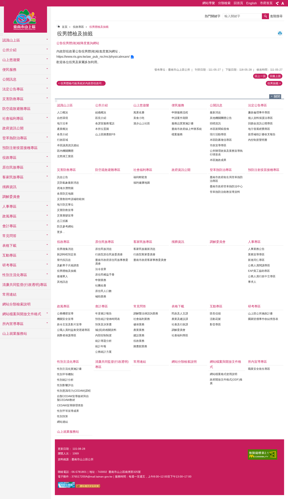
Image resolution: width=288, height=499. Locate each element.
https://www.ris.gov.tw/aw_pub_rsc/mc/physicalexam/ (93, 56)
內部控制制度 (103, 335)
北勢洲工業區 (65, 156)
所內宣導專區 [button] (13, 324)
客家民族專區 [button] (13, 177)
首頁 (64, 26)
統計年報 (100, 346)
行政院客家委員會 (144, 254)
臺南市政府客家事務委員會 (149, 259)
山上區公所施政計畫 (260, 313)
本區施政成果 (218, 160)
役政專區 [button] (9, 158)
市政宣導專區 (218, 145)
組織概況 (100, 112)
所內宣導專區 (257, 361)
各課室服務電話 (104, 123)
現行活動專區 (218, 134)
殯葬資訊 (9, 187)
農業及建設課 (180, 318)
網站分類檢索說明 (16, 304)
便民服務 (178, 105)
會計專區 (101, 306)
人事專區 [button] (9, 206)
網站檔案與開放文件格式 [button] (21, 314)
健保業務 (138, 324)
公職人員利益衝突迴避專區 (73, 329)
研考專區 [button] (9, 265)
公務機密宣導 (65, 313)
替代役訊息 (64, 259)
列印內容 (280, 33)
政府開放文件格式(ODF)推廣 (226, 381)
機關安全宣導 (65, 318)
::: (4, 2)
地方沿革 (62, 123)
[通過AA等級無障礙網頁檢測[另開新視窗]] (262, 454)
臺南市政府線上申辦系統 (187, 128)
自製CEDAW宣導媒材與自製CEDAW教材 (73, 398)
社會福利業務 (141, 318)
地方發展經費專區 (259, 128)
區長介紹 (100, 117)
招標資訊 (215, 123)
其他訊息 (62, 281)
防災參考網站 (65, 226)
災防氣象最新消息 (68, 182)
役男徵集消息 (65, 248)
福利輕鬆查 (140, 177)
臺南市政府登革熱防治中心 (226, 186)
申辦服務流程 (180, 112)
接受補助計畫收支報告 (261, 134)
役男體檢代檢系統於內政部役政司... (82, 83)
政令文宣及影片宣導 (69, 324)
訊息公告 (62, 177)
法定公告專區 (257, 105)
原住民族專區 (104, 241)
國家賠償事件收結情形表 (263, 318)
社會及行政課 (180, 324)
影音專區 (215, 324)
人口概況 (62, 112)
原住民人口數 (103, 291)
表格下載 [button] (9, 246)
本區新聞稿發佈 (219, 128)
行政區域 (62, 139)
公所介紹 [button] (9, 50)
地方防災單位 (65, 204)
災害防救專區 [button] (13, 99)
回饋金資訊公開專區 (260, 123)
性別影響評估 (65, 385)
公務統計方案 (103, 351)
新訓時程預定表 (66, 254)
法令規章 (100, 269)
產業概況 (62, 128)
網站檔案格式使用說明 (223, 374)
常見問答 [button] (9, 236)
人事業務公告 (256, 248)
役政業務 (138, 340)
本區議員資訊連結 (68, 145)
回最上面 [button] (275, 76)
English (251, 3)
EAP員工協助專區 (259, 270)
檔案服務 (177, 134)
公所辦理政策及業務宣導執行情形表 (226, 152)
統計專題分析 (103, 340)
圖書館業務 (140, 346)
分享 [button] (277, 3)
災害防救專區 (66, 169)
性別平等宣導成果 (68, 410)
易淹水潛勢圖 (65, 188)
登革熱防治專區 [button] (14, 138)
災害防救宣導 (65, 210)
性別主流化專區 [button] (14, 275)
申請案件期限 (180, 117)
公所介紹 (101, 105)
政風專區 (63, 306)
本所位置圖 (102, 128)
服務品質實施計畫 (183, 123)
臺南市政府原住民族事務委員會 (111, 261)
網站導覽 (208, 3)
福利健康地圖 (141, 182)
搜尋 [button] (265, 16)
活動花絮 (215, 318)
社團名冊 (100, 285)
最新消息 (215, 112)
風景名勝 (138, 112)
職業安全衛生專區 (259, 368)
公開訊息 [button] (9, 79)
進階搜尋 (276, 16)
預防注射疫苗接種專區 (20, 148)
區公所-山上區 (25, 19)
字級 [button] (282, 3)
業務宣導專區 (256, 254)
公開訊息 (216, 105)
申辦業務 (100, 280)
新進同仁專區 (256, 259)
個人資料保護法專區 (260, 117)
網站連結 (62, 421)
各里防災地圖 (65, 193)
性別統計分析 (65, 379)
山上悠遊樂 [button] (11, 60)
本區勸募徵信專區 (221, 139)
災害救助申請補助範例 (70, 199)
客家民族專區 (142, 241)
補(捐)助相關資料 (105, 329)
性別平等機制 (65, 374)
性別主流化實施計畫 (69, 368)
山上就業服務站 (14, 334)
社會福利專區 (142, 169)
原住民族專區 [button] (13, 167)
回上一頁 (260, 76)
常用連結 (9, 294)
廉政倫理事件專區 (259, 112)
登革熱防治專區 (221, 169)
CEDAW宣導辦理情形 (70, 405)
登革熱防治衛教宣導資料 (225, 191)
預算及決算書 (103, 324)
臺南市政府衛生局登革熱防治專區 (226, 179)
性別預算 (62, 416)
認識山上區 (65, 105)
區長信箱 (215, 313)
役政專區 (78, 26)
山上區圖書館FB (105, 134)
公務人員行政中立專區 (261, 276)
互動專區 (216, 306)
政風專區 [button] (9, 216)
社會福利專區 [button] (13, 118)
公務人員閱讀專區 (259, 265)
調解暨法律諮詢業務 (145, 313)
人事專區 (254, 241)
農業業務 (138, 329)
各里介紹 (62, 134)
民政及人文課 (180, 313)
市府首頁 (266, 3)
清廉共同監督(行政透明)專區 (24, 285)
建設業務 (138, 335)
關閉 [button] (277, 96)
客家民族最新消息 (144, 248)
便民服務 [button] (9, 70)
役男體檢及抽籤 (99, 26)
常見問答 (139, 306)
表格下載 (178, 306)
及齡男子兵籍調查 (68, 265)
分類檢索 (224, 3)
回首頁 (238, 3)
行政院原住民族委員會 (109, 254)
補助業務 (100, 296)
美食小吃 (138, 117)
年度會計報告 (103, 313)
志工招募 (62, 221)
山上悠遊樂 (141, 105)
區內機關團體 (65, 150)
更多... (61, 231)
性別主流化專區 (68, 361)
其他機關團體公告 (221, 117)
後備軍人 (62, 276)
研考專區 (254, 306)
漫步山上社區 (141, 123)
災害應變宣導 (65, 215)
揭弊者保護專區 (66, 335)
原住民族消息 (103, 248)
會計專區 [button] (9, 226)
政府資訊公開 (13, 128)
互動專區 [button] (9, 255)
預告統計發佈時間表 (107, 318)
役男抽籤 (272, 83)
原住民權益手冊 (104, 274)
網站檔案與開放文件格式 (225, 364)
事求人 (252, 281)
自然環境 (62, 117)
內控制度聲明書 (257, 139)
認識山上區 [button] (11, 40)
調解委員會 (11, 197)
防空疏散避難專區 (16, 109)
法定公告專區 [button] (13, 89)
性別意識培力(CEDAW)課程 (74, 390)
